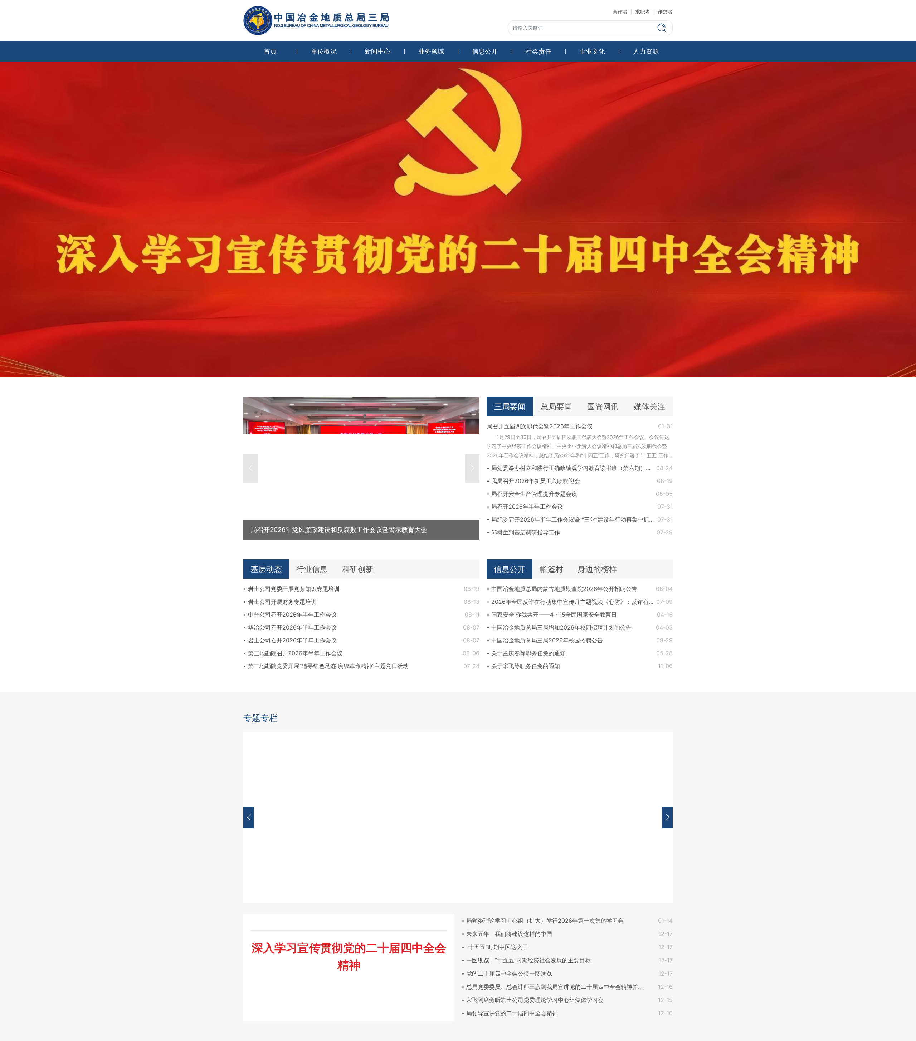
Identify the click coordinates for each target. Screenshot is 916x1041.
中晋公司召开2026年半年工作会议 (292, 614)
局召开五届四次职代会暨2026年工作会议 (540, 426)
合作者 (620, 12)
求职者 (642, 12)
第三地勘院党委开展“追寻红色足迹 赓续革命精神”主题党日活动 (328, 666)
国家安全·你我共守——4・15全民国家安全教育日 (554, 614)
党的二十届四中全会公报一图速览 (509, 973)
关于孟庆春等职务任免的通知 (528, 653)
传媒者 (665, 12)
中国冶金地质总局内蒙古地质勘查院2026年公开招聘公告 (564, 588)
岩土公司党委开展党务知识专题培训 (294, 588)
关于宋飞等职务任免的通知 (525, 666)
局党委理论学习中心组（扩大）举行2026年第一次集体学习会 (545, 920)
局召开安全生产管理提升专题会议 (534, 493)
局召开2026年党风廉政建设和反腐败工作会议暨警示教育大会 (338, 529)
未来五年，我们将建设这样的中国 (509, 933)
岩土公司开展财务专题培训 (282, 601)
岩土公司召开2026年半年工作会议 (292, 640)
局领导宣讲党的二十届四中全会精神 (512, 1013)
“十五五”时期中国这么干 (497, 947)
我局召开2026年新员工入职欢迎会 (535, 480)
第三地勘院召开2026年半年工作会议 (295, 653)
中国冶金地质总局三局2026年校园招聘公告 (547, 640)
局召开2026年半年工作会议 (527, 506)
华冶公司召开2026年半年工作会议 (292, 627)
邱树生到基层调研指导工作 (525, 532)
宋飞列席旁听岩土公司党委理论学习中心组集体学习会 (535, 999)
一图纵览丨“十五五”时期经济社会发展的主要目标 (528, 960)
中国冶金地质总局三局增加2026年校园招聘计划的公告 (561, 627)
